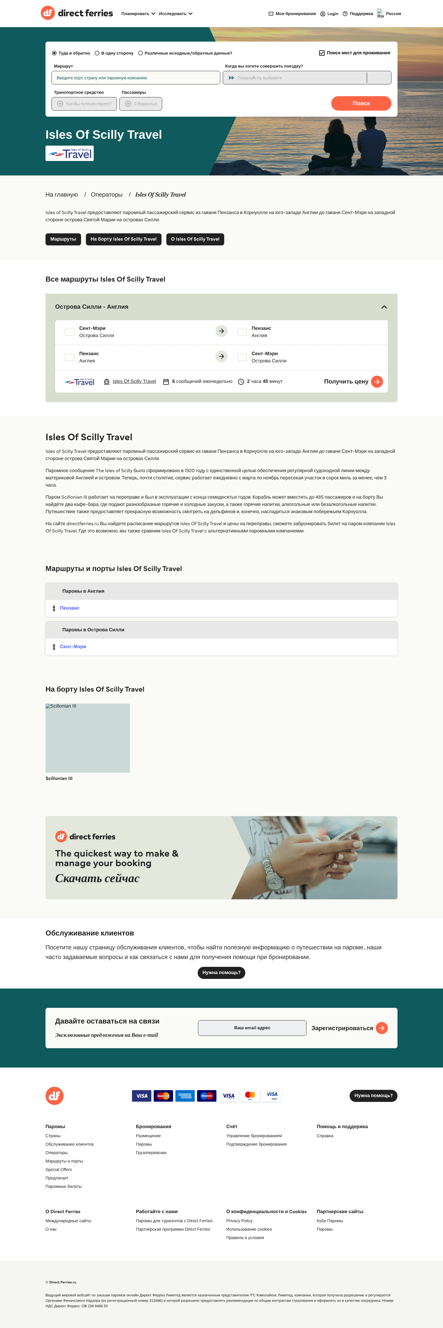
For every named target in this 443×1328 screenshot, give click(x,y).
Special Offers (59, 1169)
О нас (51, 1229)
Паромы (144, 1144)
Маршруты (63, 239)
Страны (53, 1135)
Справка (325, 1135)
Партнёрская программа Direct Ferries (173, 1229)
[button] (221, 307)
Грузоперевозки (151, 1152)
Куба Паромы (330, 1220)
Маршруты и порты (64, 1161)
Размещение (148, 1135)
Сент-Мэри (73, 646)
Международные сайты (68, 1220)
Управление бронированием (254, 1135)
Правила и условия (245, 1237)
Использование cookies (249, 1229)
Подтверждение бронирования (256, 1144)
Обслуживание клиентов (70, 1144)
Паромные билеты (64, 1186)
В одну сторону (117, 53)
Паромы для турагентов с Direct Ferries (174, 1220)
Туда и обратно (74, 53)
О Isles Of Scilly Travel (195, 239)
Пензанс (70, 608)
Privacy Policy (239, 1220)
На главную (62, 194)
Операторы (107, 194)
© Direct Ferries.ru (61, 1282)
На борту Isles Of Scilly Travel (124, 239)
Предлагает (57, 1177)
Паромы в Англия (83, 591)
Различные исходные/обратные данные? (188, 53)
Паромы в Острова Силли (93, 629)
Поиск (361, 103)
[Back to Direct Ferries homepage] (77, 13)
